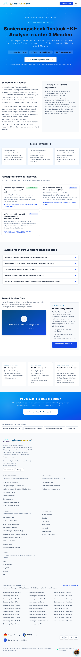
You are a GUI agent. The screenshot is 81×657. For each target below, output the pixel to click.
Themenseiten (7, 564)
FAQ (4, 574)
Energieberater (8, 499)
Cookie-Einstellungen (48, 535)
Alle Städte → (72, 428)
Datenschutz (46, 525)
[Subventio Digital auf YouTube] (66, 637)
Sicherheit (45, 528)
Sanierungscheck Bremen (37, 595)
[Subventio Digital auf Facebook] (76, 637)
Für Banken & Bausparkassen (51, 489)
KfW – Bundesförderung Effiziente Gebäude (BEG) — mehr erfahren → (59, 203)
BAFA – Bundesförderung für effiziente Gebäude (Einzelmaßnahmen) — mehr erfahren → (17, 231)
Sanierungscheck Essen (36, 602)
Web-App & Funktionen (10, 521)
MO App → (19, 469)
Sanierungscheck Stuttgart (12, 624)
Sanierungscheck (43, 17)
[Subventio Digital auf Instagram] (71, 637)
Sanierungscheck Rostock (11, 621)
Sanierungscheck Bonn (10, 595)
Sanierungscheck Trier (36, 624)
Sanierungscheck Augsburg (12, 592)
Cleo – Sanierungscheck (11, 524)
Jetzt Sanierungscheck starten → (40, 60)
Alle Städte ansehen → (70, 585)
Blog (4, 561)
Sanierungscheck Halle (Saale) (38, 605)
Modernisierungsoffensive (11, 547)
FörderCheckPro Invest (10, 527)
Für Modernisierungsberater (51, 485)
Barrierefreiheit (46, 531)
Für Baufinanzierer (47, 482)
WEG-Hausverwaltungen (11, 505)
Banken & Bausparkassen (11, 502)
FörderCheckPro (30, 17)
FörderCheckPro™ (9, 517)
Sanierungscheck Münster (11, 617)
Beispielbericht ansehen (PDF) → (64, 344)
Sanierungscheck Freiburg (11, 605)
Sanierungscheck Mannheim (38, 614)
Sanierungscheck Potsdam (63, 617)
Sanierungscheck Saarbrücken (39, 621)
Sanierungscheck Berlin (36, 592)
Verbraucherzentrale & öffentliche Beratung (17, 489)
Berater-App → (8, 469)
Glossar (5, 571)
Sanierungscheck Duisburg (63, 599)
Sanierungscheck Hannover (12, 608)
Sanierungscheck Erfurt (10, 602)
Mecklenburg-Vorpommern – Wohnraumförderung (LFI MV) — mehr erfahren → (20, 205)
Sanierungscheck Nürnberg (37, 617)
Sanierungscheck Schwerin (12, 428)
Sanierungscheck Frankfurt (63, 602)
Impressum (45, 521)
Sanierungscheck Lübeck (33, 428)
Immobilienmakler (8, 495)
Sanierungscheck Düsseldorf (38, 599)
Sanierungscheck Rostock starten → (40, 412)
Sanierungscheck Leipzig (11, 611)
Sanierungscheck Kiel (35, 608)
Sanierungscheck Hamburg (54, 428)
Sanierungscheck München (63, 614)
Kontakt (44, 518)
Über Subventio (47, 514)
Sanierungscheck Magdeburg (63, 611)
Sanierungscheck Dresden (11, 599)
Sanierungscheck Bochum (62, 592)
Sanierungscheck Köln (61, 608)
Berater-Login (7, 544)
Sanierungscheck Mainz (11, 614)
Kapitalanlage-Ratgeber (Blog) (13, 531)
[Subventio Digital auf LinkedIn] (62, 637)
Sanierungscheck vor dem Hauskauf (15, 534)
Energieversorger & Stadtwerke (13, 485)
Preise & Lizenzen (9, 541)
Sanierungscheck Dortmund (63, 595)
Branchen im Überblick (10, 482)
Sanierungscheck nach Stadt (12, 537)
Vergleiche (6, 568)
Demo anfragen (66, 3)
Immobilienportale (9, 492)
